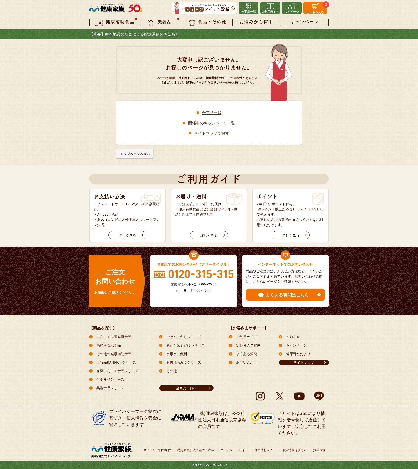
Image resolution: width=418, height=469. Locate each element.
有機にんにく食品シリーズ (117, 371)
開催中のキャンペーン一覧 (211, 122)
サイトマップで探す (211, 133)
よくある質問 (246, 354)
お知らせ (293, 337)
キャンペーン (296, 345)
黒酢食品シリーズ (110, 388)
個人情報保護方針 (294, 450)
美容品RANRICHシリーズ (116, 362)
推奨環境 (319, 450)
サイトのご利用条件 (157, 450)
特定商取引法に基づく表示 (195, 450)
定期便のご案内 (248, 345)
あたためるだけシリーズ (185, 345)
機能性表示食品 (108, 345)
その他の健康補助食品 (113, 354)
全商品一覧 (211, 112)
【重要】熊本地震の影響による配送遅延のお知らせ (134, 34)
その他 (171, 371)
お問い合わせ (246, 362)
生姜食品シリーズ (110, 379)
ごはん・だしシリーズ (183, 337)
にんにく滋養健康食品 (113, 337)
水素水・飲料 (176, 354)
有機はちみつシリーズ (183, 362)
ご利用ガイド (246, 337)
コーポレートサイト (234, 450)
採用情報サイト (265, 450)
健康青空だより (298, 354)
